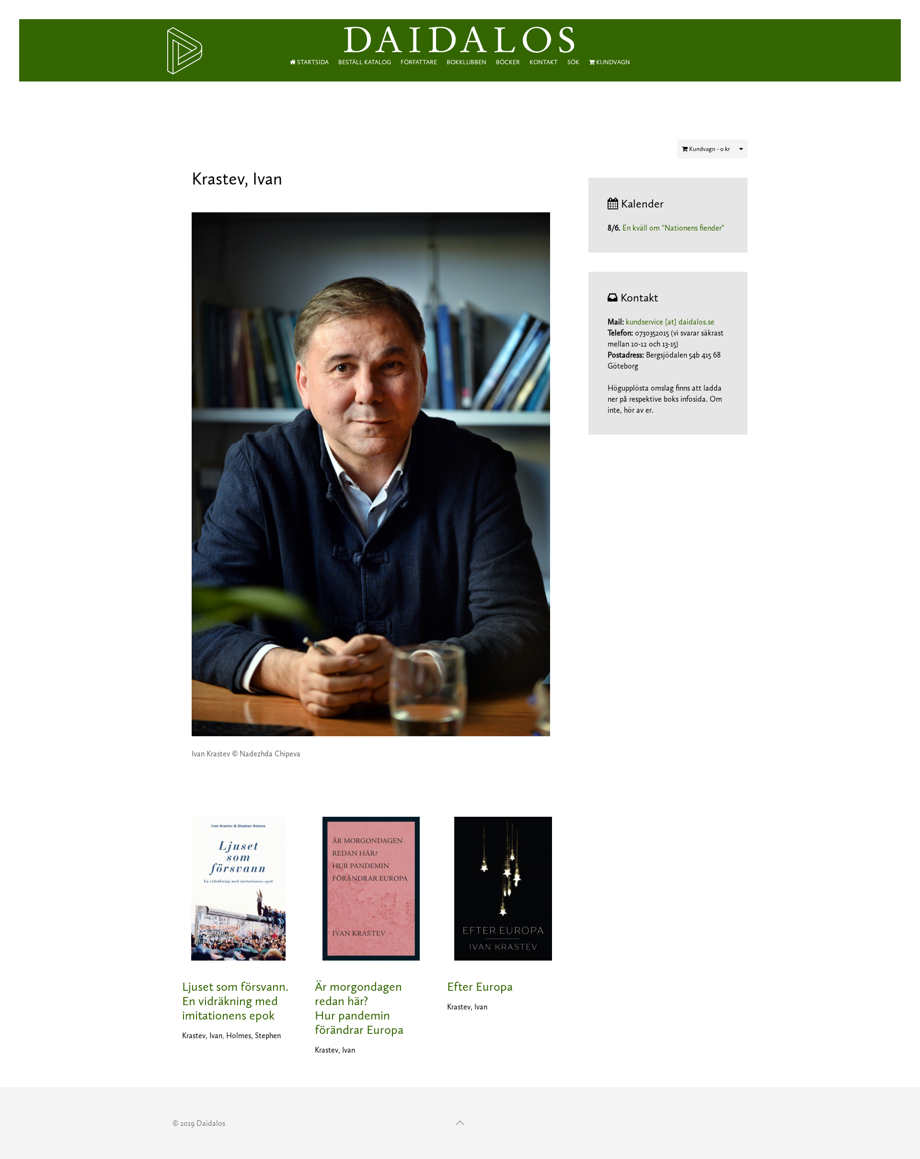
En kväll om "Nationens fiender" (673, 227)
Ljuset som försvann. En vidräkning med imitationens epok (235, 1001)
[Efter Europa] (503, 887)
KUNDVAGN (612, 62)
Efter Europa (480, 986)
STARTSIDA (312, 62)
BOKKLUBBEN (466, 62)
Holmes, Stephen (253, 1035)
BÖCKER (508, 62)
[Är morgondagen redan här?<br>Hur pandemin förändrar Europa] (371, 887)
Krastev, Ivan (202, 1035)
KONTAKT (543, 62)
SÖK (573, 62)
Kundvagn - (709, 148)
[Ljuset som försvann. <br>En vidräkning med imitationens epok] (238, 887)
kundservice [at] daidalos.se (670, 321)
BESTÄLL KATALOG (364, 62)
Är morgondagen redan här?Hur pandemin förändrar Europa (359, 1008)
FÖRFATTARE (419, 62)
